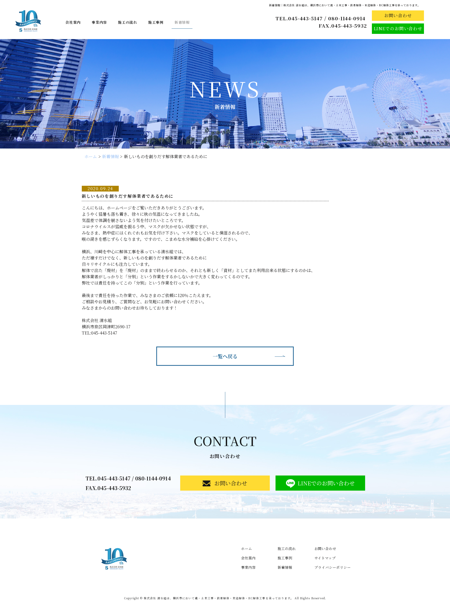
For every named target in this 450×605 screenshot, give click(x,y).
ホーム (90, 156)
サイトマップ (325, 557)
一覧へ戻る (225, 356)
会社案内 (73, 22)
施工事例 (156, 22)
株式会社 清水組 (218, 598)
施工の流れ (127, 22)
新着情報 (182, 22)
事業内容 (99, 22)
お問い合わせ (325, 548)
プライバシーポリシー (332, 567)
